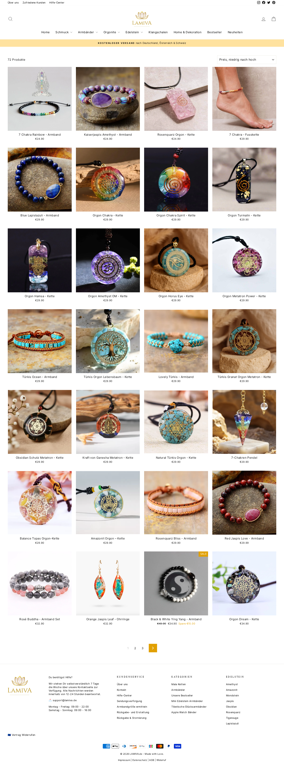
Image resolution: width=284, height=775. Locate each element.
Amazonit (232, 689)
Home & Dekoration (188, 32)
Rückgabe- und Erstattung (133, 712)
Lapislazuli (232, 723)
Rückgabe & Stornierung (131, 717)
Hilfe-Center (56, 2)
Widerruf (161, 760)
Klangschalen (158, 32)
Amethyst (232, 684)
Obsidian (231, 706)
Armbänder (86, 32)
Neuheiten (235, 32)
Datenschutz (139, 760)
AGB (151, 760)
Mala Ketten (178, 684)
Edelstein (133, 32)
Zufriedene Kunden (34, 2)
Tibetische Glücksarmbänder (189, 706)
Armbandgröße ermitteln (132, 706)
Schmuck (62, 32)
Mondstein (232, 695)
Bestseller (214, 32)
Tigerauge (232, 717)
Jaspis (230, 701)
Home (45, 32)
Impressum (124, 760)
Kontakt (121, 689)
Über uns (13, 2)
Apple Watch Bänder (183, 712)
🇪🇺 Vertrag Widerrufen (21, 734)
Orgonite (110, 32)
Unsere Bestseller (182, 695)
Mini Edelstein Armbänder (187, 701)
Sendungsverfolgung (129, 701)
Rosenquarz (233, 712)
